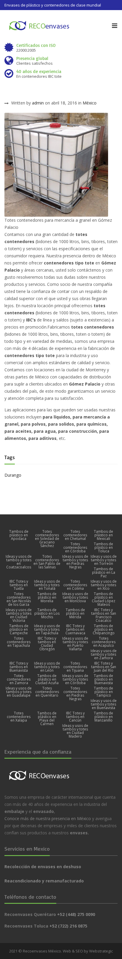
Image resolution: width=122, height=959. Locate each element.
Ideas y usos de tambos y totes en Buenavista (104, 704)
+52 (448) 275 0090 (76, 914)
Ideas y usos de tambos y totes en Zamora (104, 654)
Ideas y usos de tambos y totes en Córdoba (75, 679)
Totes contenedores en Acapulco (103, 642)
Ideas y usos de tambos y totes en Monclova (75, 597)
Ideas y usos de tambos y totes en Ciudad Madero (75, 731)
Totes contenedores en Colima (75, 585)
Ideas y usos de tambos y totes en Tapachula (47, 629)
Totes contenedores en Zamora (18, 679)
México (90, 103)
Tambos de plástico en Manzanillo (103, 716)
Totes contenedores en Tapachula (18, 642)
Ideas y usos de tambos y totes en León (47, 667)
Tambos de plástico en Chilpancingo (104, 629)
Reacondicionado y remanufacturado (44, 881)
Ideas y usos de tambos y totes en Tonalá (47, 585)
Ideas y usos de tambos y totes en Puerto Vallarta (75, 644)
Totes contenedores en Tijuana (75, 667)
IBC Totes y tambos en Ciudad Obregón (47, 644)
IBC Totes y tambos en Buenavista (18, 667)
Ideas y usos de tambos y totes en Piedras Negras (75, 562)
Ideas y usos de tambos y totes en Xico (104, 585)
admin (38, 103)
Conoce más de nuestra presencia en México (47, 818)
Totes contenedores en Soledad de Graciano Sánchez (47, 539)
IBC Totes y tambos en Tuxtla (18, 585)
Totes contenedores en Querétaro (47, 692)
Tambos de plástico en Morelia (47, 597)
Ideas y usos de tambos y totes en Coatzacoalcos (19, 562)
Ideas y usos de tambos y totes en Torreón (104, 560)
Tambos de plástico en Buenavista (103, 679)
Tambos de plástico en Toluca (103, 547)
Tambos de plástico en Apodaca (18, 535)
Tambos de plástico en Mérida (75, 613)
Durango (12, 475)
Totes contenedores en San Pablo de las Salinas (46, 562)
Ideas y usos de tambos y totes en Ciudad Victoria (19, 615)
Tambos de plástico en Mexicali (103, 535)
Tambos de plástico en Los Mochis (47, 613)
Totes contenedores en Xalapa (18, 716)
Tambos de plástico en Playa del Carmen (47, 718)
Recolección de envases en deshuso (42, 866)
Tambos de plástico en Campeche (18, 629)
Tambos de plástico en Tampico (103, 692)
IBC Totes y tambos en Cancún (75, 716)
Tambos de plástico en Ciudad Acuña (47, 679)
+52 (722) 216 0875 (68, 926)
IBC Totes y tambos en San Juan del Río (103, 667)
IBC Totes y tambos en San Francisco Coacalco (103, 615)
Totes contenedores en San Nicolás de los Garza (19, 599)
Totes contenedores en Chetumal (75, 535)
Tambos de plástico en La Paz (103, 572)
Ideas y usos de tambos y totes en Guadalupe (19, 692)
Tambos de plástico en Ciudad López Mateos (103, 599)
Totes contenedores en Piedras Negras (75, 694)
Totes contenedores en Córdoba (75, 547)
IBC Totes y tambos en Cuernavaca (75, 629)
